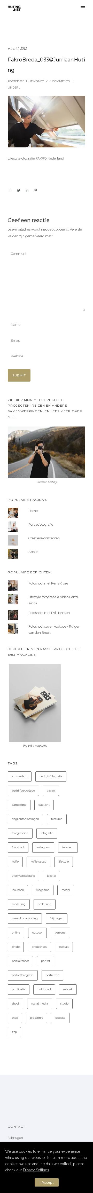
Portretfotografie (40, 524)
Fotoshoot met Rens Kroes (48, 583)
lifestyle (63, 861)
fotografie (47, 833)
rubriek (68, 989)
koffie (15, 861)
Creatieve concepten (44, 538)
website (60, 1018)
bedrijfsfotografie (51, 776)
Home (33, 511)
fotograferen (20, 833)
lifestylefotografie (23, 876)
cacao (51, 790)
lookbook (18, 890)
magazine (42, 890)
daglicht (44, 805)
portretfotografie (23, 975)
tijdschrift (36, 1018)
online (16, 932)
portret (45, 961)
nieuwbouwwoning (25, 918)
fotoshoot (18, 847)
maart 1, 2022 (17, 48)
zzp (14, 1032)
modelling (19, 904)
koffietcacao (38, 861)
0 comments (59, 81)
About (33, 552)
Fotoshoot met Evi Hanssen (49, 613)
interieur (68, 847)
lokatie (51, 876)
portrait (64, 947)
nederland (44, 904)
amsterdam (19, 776)
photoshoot (39, 947)
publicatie (18, 989)
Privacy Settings (36, 1170)
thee (15, 1018)
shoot (15, 1003)
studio (64, 1003)
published (44, 989)
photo (16, 947)
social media (39, 1003)
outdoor (37, 932)
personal (60, 932)
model (65, 890)
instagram (43, 847)
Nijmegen (56, 918)
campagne (19, 805)
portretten (52, 975)
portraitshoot (20, 961)
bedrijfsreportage (23, 790)
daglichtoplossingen (25, 819)
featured (57, 819)
